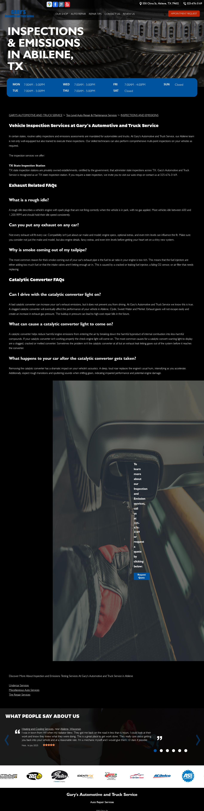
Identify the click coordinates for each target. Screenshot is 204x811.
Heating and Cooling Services (37, 728)
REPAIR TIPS (95, 13)
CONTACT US (112, 13)
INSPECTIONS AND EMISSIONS (139, 115)
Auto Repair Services (102, 802)
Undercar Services (19, 685)
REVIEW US (129, 13)
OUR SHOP (62, 13)
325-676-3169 (194, 3)
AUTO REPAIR (78, 13)
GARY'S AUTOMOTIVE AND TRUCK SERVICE (35, 115)
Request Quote (142, 576)
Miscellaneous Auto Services (24, 690)
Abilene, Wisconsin (70, 728)
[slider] (49, 745)
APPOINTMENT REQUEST (184, 13)
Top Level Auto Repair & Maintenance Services (91, 115)
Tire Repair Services (19, 694)
